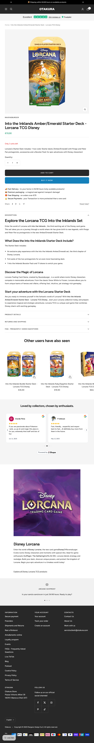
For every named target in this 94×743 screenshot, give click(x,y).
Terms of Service (12, 680)
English (9, 720)
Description (11, 215)
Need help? (84, 204)
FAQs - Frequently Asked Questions (15, 650)
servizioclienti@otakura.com (76, 630)
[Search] (11, 9)
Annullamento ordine (13, 635)
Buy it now (47, 180)
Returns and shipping (15, 322)
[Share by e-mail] (23, 204)
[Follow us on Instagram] (51, 702)
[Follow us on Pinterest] (38, 709)
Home (7, 25)
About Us (68, 621)
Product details (13, 314)
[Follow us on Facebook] (38, 702)
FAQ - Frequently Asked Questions (21, 329)
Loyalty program (12, 639)
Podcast (8, 666)
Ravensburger (12, 117)
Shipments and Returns (14, 626)
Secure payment (11, 616)
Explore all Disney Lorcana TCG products (30, 572)
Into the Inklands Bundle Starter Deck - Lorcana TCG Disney (21, 385)
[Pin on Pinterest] (15, 204)
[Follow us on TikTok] (44, 709)
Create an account (42, 626)
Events (8, 644)
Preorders (9, 621)
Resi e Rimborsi (11, 630)
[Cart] (88, 9)
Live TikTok (9, 657)
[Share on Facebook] (12, 204)
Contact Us (69, 616)
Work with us (69, 626)
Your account (40, 616)
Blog (7, 661)
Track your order (41, 621)
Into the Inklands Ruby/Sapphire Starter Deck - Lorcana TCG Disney (57, 385)
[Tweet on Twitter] (20, 204)
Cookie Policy (10, 671)
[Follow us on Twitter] (44, 702)
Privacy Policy (11, 675)
